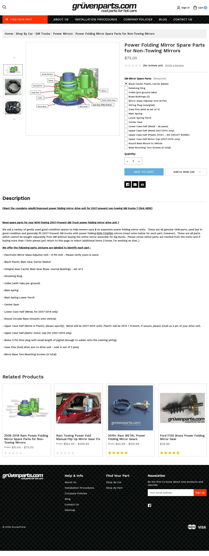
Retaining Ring (137, 88)
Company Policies (138, 19)
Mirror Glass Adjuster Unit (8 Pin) (148, 101)
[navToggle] (6, 19)
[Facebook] (127, 184)
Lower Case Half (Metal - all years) (148, 126)
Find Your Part (21, 19)
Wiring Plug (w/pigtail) (142, 105)
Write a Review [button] (174, 65)
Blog (163, 19)
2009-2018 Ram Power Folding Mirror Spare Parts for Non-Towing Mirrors (26, 439)
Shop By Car (113, 482)
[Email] (135, 184)
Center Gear (136, 122)
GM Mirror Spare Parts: (145, 78)
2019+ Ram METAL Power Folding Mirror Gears (126, 437)
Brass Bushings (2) (139, 96)
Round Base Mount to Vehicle (145, 143)
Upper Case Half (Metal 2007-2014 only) (151, 130)
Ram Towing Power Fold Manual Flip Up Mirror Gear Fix (78, 437)
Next (14, 119)
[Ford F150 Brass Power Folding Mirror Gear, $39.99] (182, 407)
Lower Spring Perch (140, 117)
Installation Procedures (96, 19)
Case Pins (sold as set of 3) (144, 109)
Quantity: (130, 153)
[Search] (4, 7)
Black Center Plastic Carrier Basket (149, 84)
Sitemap (70, 510)
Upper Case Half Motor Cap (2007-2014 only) (154, 139)
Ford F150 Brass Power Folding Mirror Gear (182, 437)
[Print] (142, 184)
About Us (60, 19)
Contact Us (182, 19)
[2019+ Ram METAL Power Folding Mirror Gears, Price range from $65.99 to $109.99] (130, 407)
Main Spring (135, 113)
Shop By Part (114, 487)
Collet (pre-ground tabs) (143, 92)
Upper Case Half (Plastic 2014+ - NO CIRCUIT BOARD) (159, 134)
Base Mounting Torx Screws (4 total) (150, 147)
